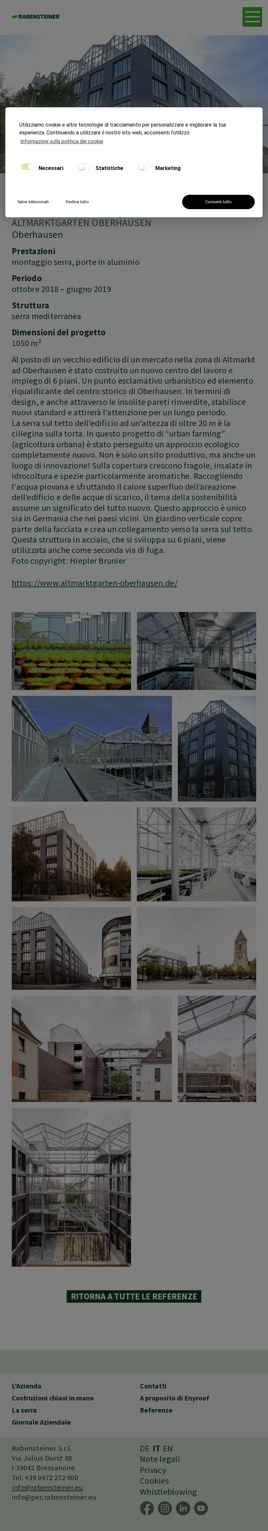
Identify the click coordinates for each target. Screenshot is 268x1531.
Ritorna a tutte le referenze (134, 1296)
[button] (252, 17)
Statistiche (108, 168)
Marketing (167, 168)
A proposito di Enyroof (174, 1398)
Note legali (160, 1459)
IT (156, 1448)
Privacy (153, 1470)
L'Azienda (27, 1386)
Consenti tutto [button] (218, 201)
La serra (24, 1410)
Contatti (153, 1386)
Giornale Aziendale (41, 1422)
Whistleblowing (168, 1492)
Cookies (154, 1481)
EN (168, 1448)
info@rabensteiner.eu (47, 1487)
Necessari (50, 168)
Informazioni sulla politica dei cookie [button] (61, 141)
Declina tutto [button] (77, 201)
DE (145, 1448)
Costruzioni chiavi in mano (53, 1398)
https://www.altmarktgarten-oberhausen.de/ (94, 583)
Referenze (156, 1410)
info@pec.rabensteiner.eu (54, 1497)
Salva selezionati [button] (33, 201)
